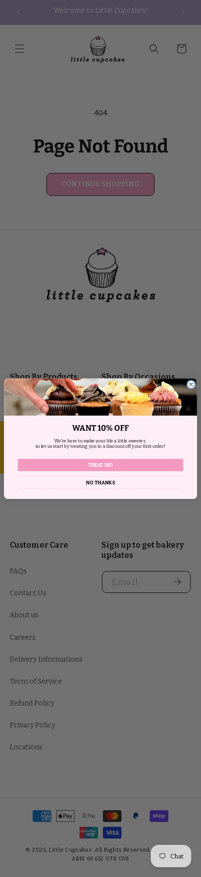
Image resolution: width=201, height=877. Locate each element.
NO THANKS (100, 482)
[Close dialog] (191, 384)
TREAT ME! (100, 465)
